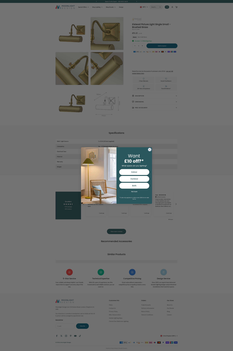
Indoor (134, 172)
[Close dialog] (149, 149)
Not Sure (134, 192)
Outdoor (134, 179)
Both (134, 185)
